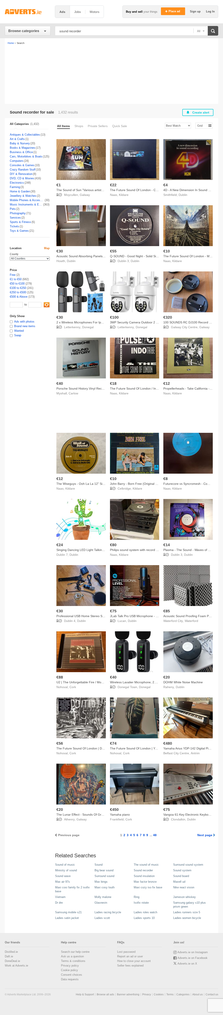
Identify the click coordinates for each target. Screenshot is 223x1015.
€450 (114, 809)
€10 (166, 251)
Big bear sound (104, 870)
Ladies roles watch (145, 912)
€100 (114, 317)
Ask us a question (72, 956)
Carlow (73, 393)
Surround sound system (188, 864)
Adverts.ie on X (187, 963)
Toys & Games (19, 230)
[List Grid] (202, 125)
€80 (113, 545)
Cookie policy (69, 970)
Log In (210, 11)
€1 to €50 (16, 279)
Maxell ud (179, 881)
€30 (59, 251)
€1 (58, 185)
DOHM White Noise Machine (183, 682)
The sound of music (146, 864)
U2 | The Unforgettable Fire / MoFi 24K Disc (86, 682)
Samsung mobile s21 (68, 912)
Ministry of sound (66, 870)
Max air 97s (62, 881)
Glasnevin (101, 902)
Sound (99, 864)
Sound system (182, 870)
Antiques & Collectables (25, 134)
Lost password (126, 951)
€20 (166, 677)
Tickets (14, 226)
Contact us (212, 994)
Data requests (70, 979)
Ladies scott (102, 918)
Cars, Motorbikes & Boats (26, 156)
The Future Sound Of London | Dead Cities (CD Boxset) (94, 748)
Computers (17, 160)
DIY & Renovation (21, 174)
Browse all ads (105, 994)
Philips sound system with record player (137, 550)
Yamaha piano (120, 814)
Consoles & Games (22, 165)
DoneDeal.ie (12, 961)
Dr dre (59, 902)
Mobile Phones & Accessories (27, 200)
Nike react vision (183, 887)
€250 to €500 (18, 292)
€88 (59, 677)
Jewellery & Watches (23, 195)
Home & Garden (20, 191)
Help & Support (85, 994)
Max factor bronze (145, 881)
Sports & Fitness (20, 222)
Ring (136, 897)
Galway (85, 195)
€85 (166, 611)
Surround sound (104, 876)
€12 (166, 383)
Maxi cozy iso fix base (148, 887)
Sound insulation (144, 876)
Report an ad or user (130, 956)
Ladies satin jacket (67, 918)
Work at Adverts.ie (16, 965)
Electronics (17, 182)
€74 (113, 743)
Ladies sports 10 (144, 918)
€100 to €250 (18, 288)
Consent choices (71, 974)
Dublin (183, 195)
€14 (166, 545)
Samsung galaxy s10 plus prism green (189, 904)
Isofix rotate (141, 902)
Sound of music (65, 864)
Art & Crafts (17, 139)
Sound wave (63, 876)
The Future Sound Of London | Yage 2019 (139, 748)
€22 (113, 185)
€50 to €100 (17, 283)
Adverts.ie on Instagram (192, 952)
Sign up (195, 11)
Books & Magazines (22, 147)
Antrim (195, 753)
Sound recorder (143, 870)
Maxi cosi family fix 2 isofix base (72, 889)
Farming (15, 187)
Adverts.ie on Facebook (192, 958)
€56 (59, 743)
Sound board (181, 876)
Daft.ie (9, 956)
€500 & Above (18, 296)
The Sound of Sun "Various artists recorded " (87, 190)
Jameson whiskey (184, 897)
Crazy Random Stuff (22, 169)
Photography (18, 213)
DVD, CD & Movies (22, 178)
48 (155, 835)
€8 (165, 478)
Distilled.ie (11, 951)
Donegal (88, 327)
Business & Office (21, 152)
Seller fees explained (130, 965)
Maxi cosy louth (105, 887)
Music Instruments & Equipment (26, 204)
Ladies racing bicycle (108, 912)
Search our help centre (75, 951)
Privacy (146, 994)
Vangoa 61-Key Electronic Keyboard (188, 814)
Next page (204, 835)
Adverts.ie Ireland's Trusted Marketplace (28, 12)
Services (15, 217)
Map (47, 248)
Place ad (175, 11)
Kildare (123, 195)
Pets (13, 209)
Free (12, 274)
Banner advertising (128, 994)
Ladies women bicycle (187, 918)
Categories (182, 994)
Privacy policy (70, 965)
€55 (113, 251)
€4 (165, 185)
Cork (72, 687)
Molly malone (103, 897)
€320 (167, 317)
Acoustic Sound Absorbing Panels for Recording (89, 256)
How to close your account (134, 961)
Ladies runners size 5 (186, 912)
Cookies (159, 994)
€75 (113, 611)
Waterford (191, 621)
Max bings (101, 881)
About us (197, 994)
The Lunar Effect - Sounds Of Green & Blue (86, 814)
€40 (59, 383)
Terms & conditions (73, 961)
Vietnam (60, 897)
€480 (167, 743)
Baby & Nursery (20, 143)
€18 (113, 383)
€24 (59, 545)
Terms (170, 994)
